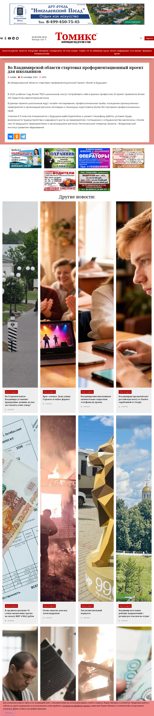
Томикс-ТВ (84, 51)
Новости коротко (10, 51)
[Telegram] (13, 38)
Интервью (43, 51)
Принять (9, 713)
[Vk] (1, 38)
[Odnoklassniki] (5, 38)
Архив (117, 53)
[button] (149, 38)
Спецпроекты (55, 51)
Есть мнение (135, 51)
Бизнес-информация (119, 51)
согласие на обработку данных (76, 706)
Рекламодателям (41, 53)
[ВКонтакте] (10, 136)
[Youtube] (9, 38)
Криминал (147, 51)
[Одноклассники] (17, 136)
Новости (23, 51)
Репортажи (33, 51)
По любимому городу (99, 51)
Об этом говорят (70, 51)
